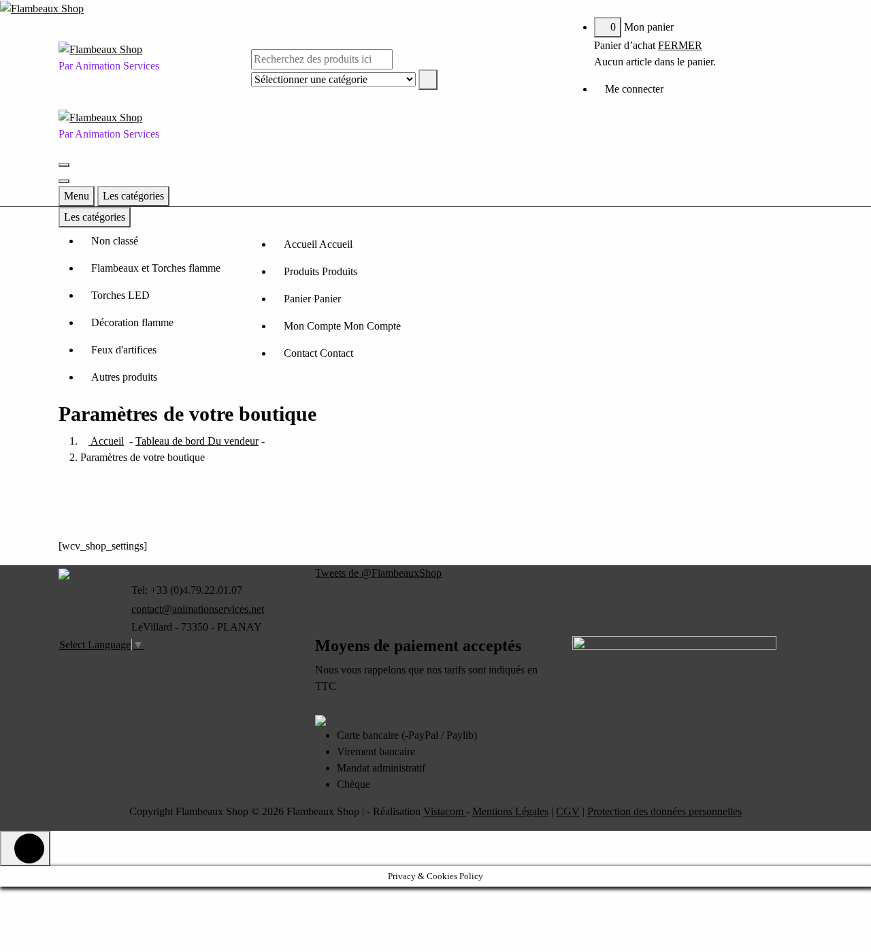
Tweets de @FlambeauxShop (378, 573)
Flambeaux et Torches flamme (155, 268)
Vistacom (444, 811)
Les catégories (133, 196)
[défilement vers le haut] (25, 848)
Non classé (114, 241)
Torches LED (120, 295)
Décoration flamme (132, 322)
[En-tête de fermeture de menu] (64, 181)
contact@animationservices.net (197, 609)
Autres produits (124, 377)
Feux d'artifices (124, 349)
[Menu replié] (64, 165)
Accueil (106, 441)
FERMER (680, 45)
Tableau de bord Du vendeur (197, 441)
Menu (76, 196)
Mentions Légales (510, 811)
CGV (568, 811)
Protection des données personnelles (664, 811)
